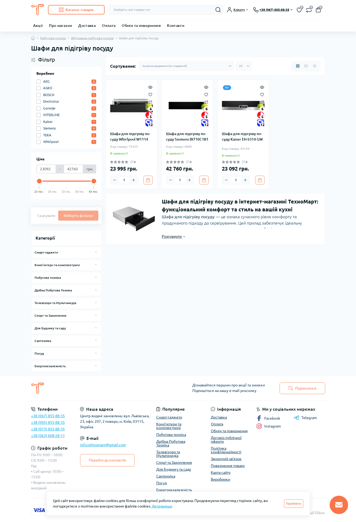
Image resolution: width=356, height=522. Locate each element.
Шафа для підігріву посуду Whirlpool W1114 (130, 136)
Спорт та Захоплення (50, 315)
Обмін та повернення (141, 25)
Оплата (108, 25)
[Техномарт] (103, 388)
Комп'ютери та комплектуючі (57, 265)
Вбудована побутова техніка (92, 38)
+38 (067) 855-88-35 (48, 416)
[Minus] (114, 180)
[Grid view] (297, 66)
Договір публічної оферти (226, 440)
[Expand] (96, 252)
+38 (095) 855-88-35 (48, 422)
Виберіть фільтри (78, 215)
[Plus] (133, 180)
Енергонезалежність (50, 366)
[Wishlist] (150, 94)
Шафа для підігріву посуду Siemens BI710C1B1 (187, 136)
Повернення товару (228, 466)
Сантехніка (43, 340)
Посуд (39, 353)
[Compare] (150, 102)
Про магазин (60, 25)
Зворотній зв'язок (226, 459)
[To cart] (148, 180)
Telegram (309, 418)
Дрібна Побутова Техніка (53, 290)
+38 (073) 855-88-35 (48, 429)
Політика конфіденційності (226, 450)
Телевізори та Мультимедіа (55, 303)
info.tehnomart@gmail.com (103, 445)
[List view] (306, 66)
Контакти (175, 25)
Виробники (220, 479)
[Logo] (37, 9)
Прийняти (293, 503)
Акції (38, 25)
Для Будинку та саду (50, 328)
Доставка (87, 25)
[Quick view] (150, 87)
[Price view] (314, 66)
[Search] (218, 9)
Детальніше (162, 506)
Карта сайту (221, 472)
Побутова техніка (53, 38)
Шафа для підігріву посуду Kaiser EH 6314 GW (242, 136)
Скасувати (46, 215)
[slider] (39, 181)
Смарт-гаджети (46, 252)
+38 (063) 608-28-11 (48, 436)
